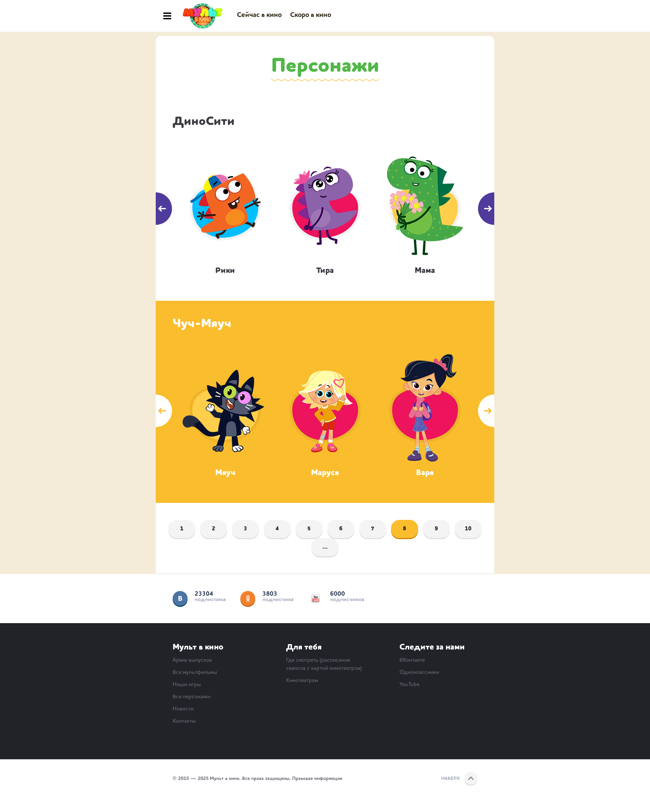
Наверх (450, 778)
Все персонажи (191, 697)
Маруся (325, 473)
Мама (425, 271)
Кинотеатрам (302, 680)
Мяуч (225, 473)
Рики (225, 271)
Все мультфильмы (195, 672)
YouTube (315, 598)
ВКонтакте (180, 598)
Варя (425, 473)
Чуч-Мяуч (202, 324)
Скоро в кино (310, 15)
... (325, 547)
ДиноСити (204, 122)
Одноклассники (247, 598)
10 (468, 529)
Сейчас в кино (259, 15)
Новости (183, 709)
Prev (155, 208)
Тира (325, 271)
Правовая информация (317, 778)
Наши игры (187, 684)
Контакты (184, 721)
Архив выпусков (192, 660)
